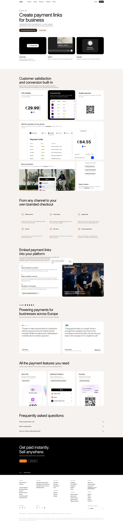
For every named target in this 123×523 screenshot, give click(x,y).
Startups (55, 496)
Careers (89, 497)
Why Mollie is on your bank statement (92, 488)
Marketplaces (56, 485)
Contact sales (91, 485)
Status (72, 489)
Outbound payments (23, 496)
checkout (45, 166)
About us (89, 494)
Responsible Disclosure (46, 513)
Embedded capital (40, 487)
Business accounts (23, 492)
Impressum (63, 513)
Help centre (90, 482)
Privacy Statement (37, 513)
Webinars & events (74, 501)
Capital (20, 494)
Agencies (55, 494)
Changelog (73, 482)
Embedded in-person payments (43, 484)
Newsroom (90, 500)
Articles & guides (74, 494)
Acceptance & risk (23, 497)
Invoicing (21, 490)
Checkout (21, 484)
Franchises (55, 484)
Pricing (89, 495)
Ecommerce (55, 482)
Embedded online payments (42, 482)
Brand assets (73, 496)
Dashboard (48, 126)
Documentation (74, 484)
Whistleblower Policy (56, 513)
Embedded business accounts (42, 485)
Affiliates (55, 492)
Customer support (91, 484)
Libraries (72, 487)
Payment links (22, 485)
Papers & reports (74, 499)
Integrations (73, 485)
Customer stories (74, 497)
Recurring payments (23, 489)
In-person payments (23, 487)
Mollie (20, 472)
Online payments (22, 482)
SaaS (54, 487)
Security (89, 499)
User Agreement (30, 513)
